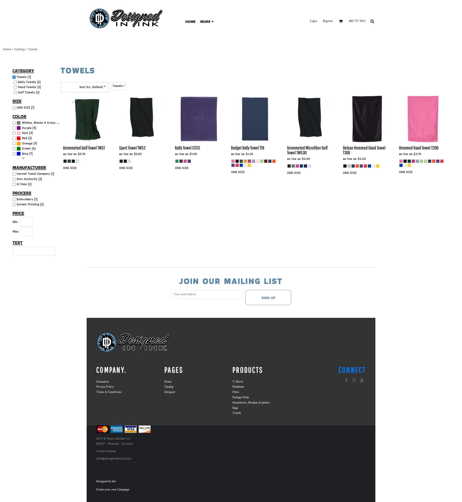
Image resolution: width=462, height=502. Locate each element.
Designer (169, 392)
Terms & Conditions (109, 392)
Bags (235, 408)
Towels (236, 413)
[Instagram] (354, 380)
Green (26, 148)
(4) (29, 127)
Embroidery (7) (27, 199)
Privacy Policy (105, 387)
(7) (27, 153)
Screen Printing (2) (30, 204)
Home (7, 49)
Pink (25, 133)
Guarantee (102, 382)
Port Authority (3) (29, 179)
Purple (27, 128)
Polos (235, 392)
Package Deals (240, 397)
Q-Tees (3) (24, 184)
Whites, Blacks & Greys (39, 122)
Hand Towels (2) (29, 87)
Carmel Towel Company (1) (35, 173)
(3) (27, 138)
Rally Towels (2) (29, 82)
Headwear (238, 387)
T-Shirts (237, 382)
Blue (25, 153)
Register (328, 21)
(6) (41, 122)
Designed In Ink (106, 481)
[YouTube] (362, 380)
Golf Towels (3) (28, 92)
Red (24, 138)
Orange (27, 143)
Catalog (19, 49)
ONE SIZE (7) (25, 107)
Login (313, 21)
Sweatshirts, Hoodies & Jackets (251, 403)
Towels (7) (24, 77)
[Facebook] (346, 380)
